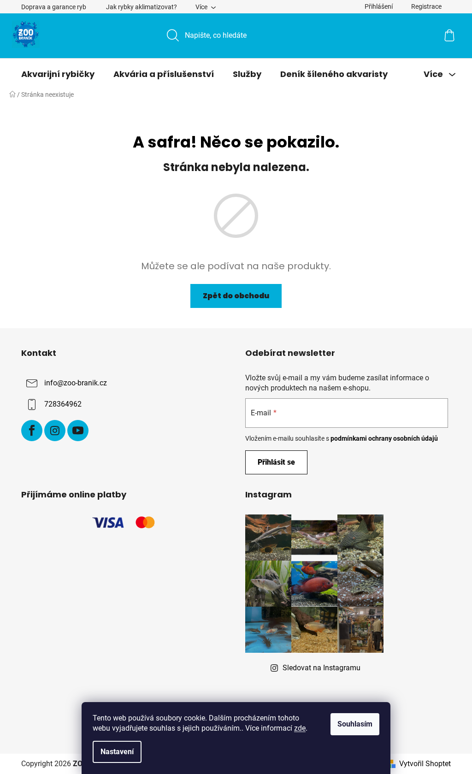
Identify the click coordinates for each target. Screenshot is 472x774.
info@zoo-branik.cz (75, 382)
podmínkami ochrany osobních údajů (384, 438)
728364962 (63, 404)
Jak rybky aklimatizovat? (141, 7)
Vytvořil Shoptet (425, 763)
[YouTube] (77, 430)
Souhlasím (354, 724)
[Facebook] (31, 430)
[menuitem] (58, 74)
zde (300, 728)
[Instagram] (54, 430)
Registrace (426, 6)
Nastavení (117, 751)
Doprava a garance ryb (53, 7)
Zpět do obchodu (236, 295)
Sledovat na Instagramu (321, 667)
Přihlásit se (276, 462)
